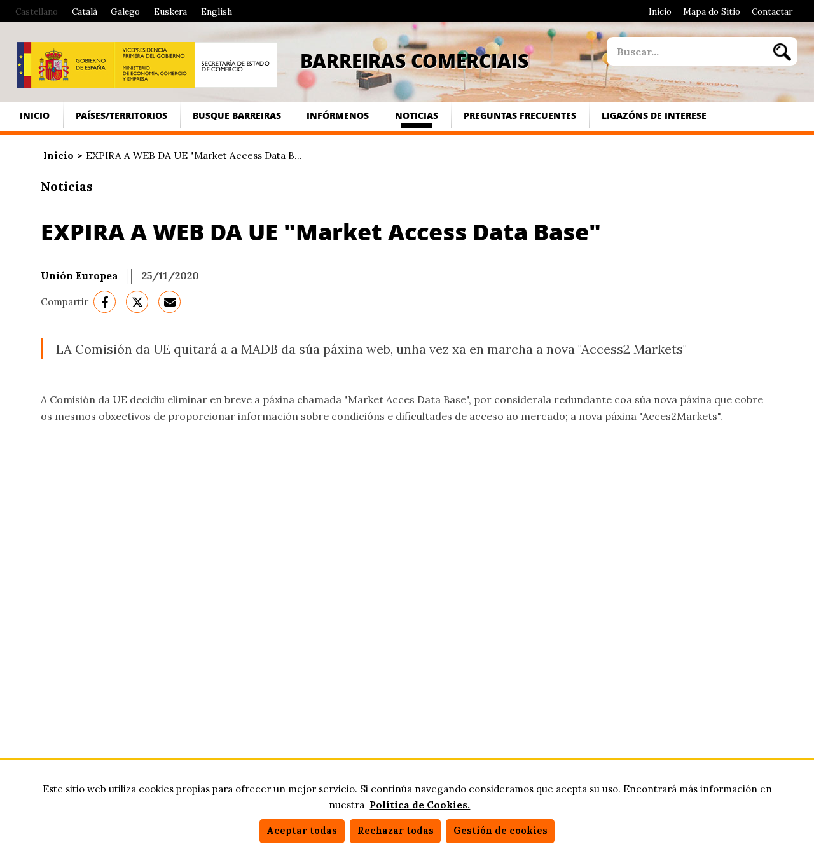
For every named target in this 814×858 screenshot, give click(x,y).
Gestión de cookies (500, 830)
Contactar (772, 11)
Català (84, 11)
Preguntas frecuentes (520, 115)
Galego (125, 11)
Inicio (660, 11)
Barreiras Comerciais (414, 60)
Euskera (170, 11)
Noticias (416, 115)
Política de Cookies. (419, 805)
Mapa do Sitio (711, 11)
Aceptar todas (301, 830)
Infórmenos (338, 115)
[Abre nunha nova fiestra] (65, 65)
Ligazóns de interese (654, 115)
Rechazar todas (395, 830)
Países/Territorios (121, 115)
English (216, 11)
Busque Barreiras (237, 115)
